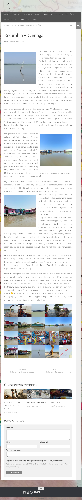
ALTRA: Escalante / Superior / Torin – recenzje (12, 405)
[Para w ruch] (28, 492)
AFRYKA (26, 14)
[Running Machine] (24, 492)
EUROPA (15, 14)
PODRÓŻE (36, 26)
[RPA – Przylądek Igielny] (38, 394)
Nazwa (9, 442)
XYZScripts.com (49, 498)
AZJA (37, 14)
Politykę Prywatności (46, 464)
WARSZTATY (37, 20)
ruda (6, 41)
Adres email (44, 442)
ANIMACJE (25, 20)
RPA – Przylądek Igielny (36, 403)
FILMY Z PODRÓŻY (64, 14)
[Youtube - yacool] (38, 492)
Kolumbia (26, 26)
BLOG (6, 14)
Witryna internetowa (13, 450)
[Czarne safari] (61, 394)
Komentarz (10, 427)
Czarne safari (55, 403)
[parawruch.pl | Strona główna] (7, 6)
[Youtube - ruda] (35, 492)
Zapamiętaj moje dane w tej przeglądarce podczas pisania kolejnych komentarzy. (35, 460)
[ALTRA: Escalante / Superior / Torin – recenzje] (15, 394)
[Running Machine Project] (31, 492)
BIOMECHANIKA (11, 20)
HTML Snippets (33, 498)
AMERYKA (48, 14)
